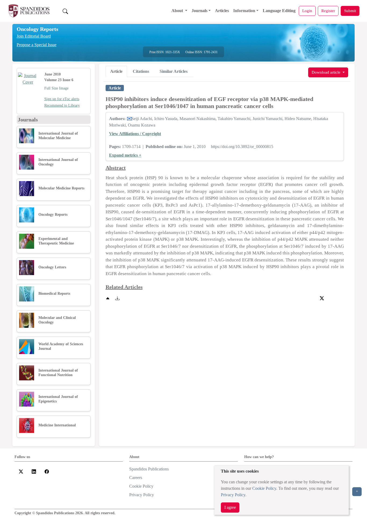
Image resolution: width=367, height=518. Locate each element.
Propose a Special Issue (36, 44)
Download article (326, 72)
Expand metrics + (125, 155)
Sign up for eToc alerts (61, 99)
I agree (230, 507)
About (177, 10)
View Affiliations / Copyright (135, 133)
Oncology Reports (37, 29)
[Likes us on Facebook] (47, 471)
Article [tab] (116, 71)
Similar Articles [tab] (174, 71)
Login (307, 10)
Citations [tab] (141, 71)
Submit (350, 10)
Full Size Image (56, 88)
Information (244, 10)
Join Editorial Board (34, 36)
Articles (222, 10)
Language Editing (279, 10)
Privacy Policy (233, 494)
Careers (135, 477)
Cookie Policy (264, 488)
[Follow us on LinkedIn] (34, 471)
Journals (199, 10)
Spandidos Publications (149, 469)
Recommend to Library (62, 105)
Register (328, 10)
